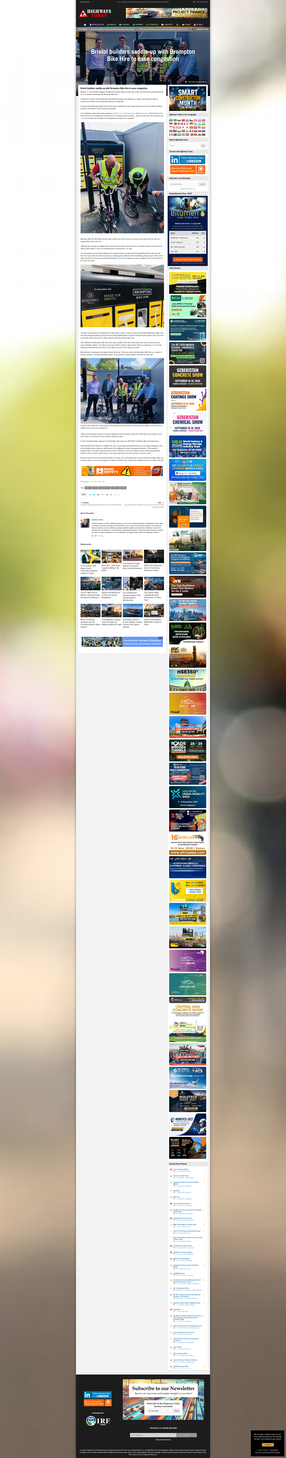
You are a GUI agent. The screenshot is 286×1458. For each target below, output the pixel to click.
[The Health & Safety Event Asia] (187, 821)
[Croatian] (187, 120)
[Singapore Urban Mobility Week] (187, 797)
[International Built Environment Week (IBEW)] (187, 330)
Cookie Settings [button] (262, 1450)
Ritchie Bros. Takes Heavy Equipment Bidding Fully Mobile (111, 568)
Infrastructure (98, 25)
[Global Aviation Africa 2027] (187, 1078)
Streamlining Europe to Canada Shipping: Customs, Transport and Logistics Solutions (133, 623)
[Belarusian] (175, 120)
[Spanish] (171, 134)
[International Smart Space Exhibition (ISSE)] (187, 517)
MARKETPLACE (202, 29)
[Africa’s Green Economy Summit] (187, 1031)
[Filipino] (175, 123)
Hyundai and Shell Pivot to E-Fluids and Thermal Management (111, 595)
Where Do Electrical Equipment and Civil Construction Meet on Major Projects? (90, 623)
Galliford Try (117, 113)
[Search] (203, 146)
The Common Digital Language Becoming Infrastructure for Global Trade (152, 596)
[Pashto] (175, 131)
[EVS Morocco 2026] (187, 704)
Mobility (123, 488)
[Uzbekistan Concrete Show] (187, 376)
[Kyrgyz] (192, 127)
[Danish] (196, 120)
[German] (192, 123)
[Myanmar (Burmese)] (204, 127)
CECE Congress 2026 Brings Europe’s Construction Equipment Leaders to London (89, 569)
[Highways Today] (95, 13)
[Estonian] (171, 123)
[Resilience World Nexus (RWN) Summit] (187, 587)
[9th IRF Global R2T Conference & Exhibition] (187, 774)
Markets (113, 25)
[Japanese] (183, 127)
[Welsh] (200, 134)
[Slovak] (200, 131)
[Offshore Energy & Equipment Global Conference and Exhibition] (187, 867)
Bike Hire (88, 488)
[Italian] (179, 127)
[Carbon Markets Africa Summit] (187, 633)
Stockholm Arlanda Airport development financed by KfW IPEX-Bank (101, 504)
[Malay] (200, 127)
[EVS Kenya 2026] (187, 961)
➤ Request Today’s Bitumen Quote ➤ (187, 259)
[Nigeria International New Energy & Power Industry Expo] (187, 493)
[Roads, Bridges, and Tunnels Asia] (187, 750)
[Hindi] (200, 123)
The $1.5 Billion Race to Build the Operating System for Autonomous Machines (90, 595)
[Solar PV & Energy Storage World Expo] (187, 470)
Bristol (94, 488)
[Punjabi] (187, 131)
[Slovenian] (204, 131)
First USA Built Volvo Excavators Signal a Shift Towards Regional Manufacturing (131, 596)
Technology (153, 25)
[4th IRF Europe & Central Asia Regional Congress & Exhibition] (187, 563)
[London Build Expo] (187, 914)
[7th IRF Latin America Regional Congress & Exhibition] (187, 353)
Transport (168, 25)
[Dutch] (200, 120)
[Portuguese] (183, 131)
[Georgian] (187, 123)
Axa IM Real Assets (128, 113)
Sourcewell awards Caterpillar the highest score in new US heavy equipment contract (144, 505)
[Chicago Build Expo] (187, 727)
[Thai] (183, 134)
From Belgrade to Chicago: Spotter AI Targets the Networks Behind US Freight (112, 622)
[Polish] (179, 131)
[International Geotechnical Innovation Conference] (187, 657)
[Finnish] (179, 123)
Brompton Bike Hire (201, 82)
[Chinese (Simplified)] (183, 120)
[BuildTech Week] (187, 1101)
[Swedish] (179, 134)
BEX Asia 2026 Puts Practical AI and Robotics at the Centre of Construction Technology (109, 29)
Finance (188, 25)
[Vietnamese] (196, 134)
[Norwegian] (171, 131)
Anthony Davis (97, 520)
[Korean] (187, 127)
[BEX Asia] (187, 306)
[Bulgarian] (179, 120)
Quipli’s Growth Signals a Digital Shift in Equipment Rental (153, 622)
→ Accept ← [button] (268, 1445)
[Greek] (196, 123)
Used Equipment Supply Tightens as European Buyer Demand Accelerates (132, 565)
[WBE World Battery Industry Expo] (187, 447)
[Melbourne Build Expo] (187, 937)
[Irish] (175, 127)
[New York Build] (187, 1054)
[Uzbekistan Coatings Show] (187, 400)
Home (85, 24)
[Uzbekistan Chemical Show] (187, 423)
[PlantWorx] (187, 1148)
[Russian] (196, 131)
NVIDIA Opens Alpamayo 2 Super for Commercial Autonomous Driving (153, 568)
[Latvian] (196, 127)
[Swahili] (175, 134)
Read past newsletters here (187, 189)
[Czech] (192, 120)
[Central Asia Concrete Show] (187, 1008)
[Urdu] (192, 134)
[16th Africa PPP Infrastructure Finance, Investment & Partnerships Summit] (187, 844)
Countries (125, 25)
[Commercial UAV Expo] (187, 283)
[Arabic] (171, 120)
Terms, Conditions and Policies (146, 1455)
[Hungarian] (204, 123)
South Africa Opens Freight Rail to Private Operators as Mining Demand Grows (163, 29)
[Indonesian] (171, 127)
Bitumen (200, 25)
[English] (204, 120)
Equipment (139, 25)
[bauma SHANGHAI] (187, 891)
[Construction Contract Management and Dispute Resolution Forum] (187, 540)
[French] (183, 123)
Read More (274, 1450)
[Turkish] (187, 134)
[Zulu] (204, 134)
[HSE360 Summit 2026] (187, 680)
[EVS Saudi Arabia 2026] (187, 984)
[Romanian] (192, 131)
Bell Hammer (143, 113)
